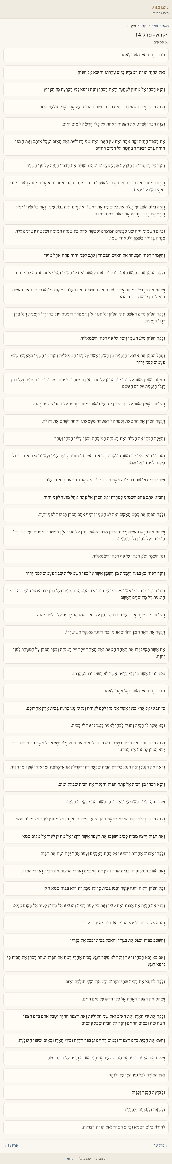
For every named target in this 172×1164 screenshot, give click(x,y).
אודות (70, 1158)
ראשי (165, 26)
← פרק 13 (161, 1145)
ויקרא (144, 26)
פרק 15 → (10, 1145)
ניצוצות (160, 6)
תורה (155, 26)
